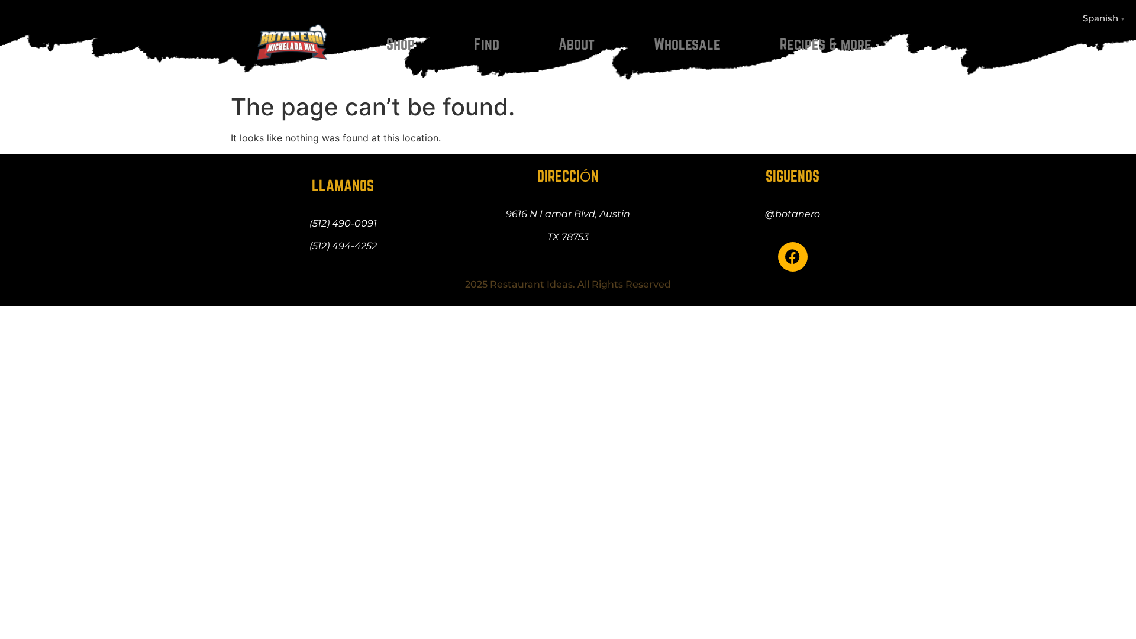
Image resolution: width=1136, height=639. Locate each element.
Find (486, 44)
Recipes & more (826, 44)
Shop (400, 44)
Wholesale (687, 44)
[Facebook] (793, 257)
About (577, 44)
